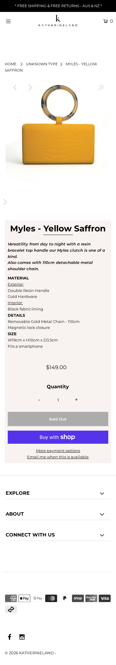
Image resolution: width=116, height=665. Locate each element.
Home (10, 64)
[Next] (29, 87)
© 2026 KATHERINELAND (29, 652)
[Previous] (15, 87)
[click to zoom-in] (100, 87)
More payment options (58, 450)
